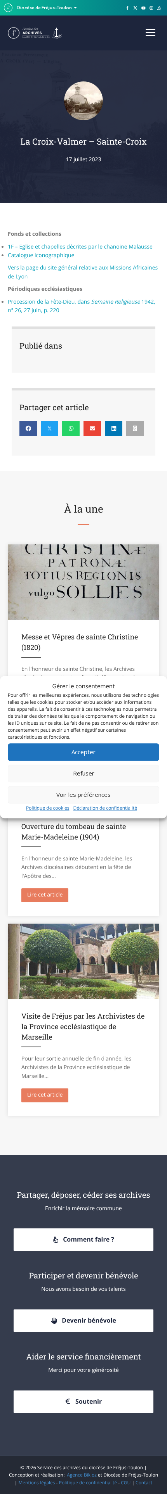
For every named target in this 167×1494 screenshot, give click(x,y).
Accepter (83, 752)
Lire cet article (47, 894)
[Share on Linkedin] (113, 428)
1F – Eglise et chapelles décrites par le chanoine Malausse (80, 246)
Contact (144, 1482)
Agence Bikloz (82, 1475)
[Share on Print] (135, 428)
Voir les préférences (83, 794)
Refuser (83, 773)
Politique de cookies (48, 808)
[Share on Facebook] (28, 428)
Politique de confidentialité (88, 1482)
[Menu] (150, 33)
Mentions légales (37, 1482)
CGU (125, 1482)
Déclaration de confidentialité (105, 808)
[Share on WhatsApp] (71, 428)
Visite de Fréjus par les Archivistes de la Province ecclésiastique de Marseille (82, 1026)
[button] (83, 1239)
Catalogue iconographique (41, 255)
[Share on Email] (92, 428)
